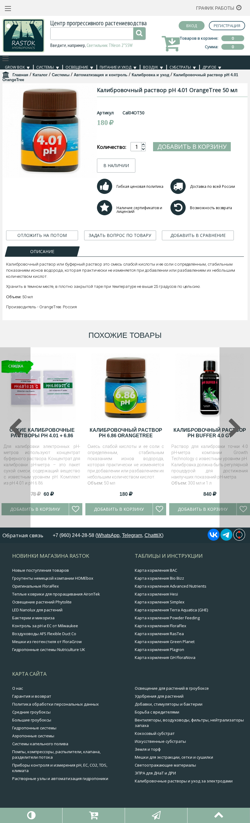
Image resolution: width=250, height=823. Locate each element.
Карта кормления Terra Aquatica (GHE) (171, 610)
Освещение (77, 67)
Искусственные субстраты (160, 741)
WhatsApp (108, 535)
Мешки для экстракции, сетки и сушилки (174, 757)
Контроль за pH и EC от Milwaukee (45, 625)
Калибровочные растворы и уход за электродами (184, 781)
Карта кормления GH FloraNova (165, 657)
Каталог (40, 75)
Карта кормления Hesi (156, 594)
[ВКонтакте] (214, 538)
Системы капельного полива (40, 743)
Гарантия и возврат (31, 696)
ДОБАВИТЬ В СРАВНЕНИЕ (198, 235)
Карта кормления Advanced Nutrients (170, 586)
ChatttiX (153, 535)
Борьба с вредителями (157, 712)
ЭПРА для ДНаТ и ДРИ (155, 773)
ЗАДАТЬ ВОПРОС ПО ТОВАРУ (120, 235)
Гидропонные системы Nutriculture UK (48, 649)
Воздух (150, 67)
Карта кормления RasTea (159, 633)
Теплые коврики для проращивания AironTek (56, 594)
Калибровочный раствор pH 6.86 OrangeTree (126, 433)
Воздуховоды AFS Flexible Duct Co (44, 633)
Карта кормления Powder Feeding (167, 618)
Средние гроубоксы (31, 712)
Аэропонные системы (33, 736)
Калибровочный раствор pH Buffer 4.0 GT (209, 433)
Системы (45, 67)
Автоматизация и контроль (100, 75)
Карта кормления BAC (156, 570)
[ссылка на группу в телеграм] (226, 538)
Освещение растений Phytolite (42, 602)
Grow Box (15, 67)
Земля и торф (148, 749)
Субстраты (180, 67)
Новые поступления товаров (40, 570)
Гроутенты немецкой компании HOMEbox (52, 578)
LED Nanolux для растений (37, 610)
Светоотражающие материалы (165, 765)
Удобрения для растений (159, 696)
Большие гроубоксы (31, 720)
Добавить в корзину (192, 146)
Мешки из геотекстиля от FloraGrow (47, 641)
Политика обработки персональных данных (55, 704)
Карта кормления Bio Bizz (159, 578)
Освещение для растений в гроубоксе (172, 688)
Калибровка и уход (150, 75)
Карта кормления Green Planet (165, 641)
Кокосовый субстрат (155, 733)
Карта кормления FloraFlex (160, 625)
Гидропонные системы (34, 728)
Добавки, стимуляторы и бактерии (168, 704)
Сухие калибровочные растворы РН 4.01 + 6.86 (42, 433)
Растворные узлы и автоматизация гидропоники (60, 778)
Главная (20, 75)
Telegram (132, 535)
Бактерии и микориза (33, 618)
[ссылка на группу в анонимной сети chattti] (239, 538)
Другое (209, 67)
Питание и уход (115, 67)
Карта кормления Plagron (159, 649)
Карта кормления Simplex (159, 602)
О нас (17, 688)
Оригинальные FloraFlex (35, 586)
